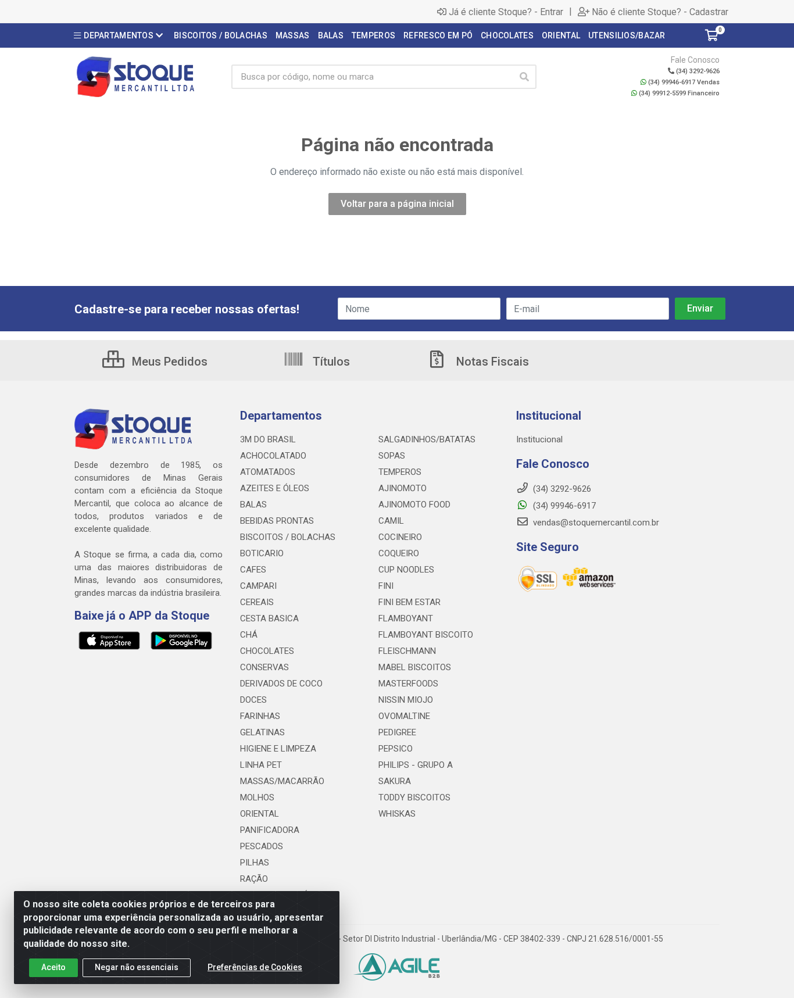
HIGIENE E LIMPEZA (278, 748)
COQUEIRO (398, 553)
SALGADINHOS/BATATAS (426, 439)
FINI (386, 586)
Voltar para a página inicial (397, 203)
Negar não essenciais (136, 967)
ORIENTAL (259, 814)
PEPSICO (395, 748)
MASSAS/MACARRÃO (282, 781)
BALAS (253, 504)
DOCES (253, 700)
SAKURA (394, 781)
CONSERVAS (264, 667)
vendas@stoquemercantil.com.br (595, 522)
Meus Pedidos (168, 362)
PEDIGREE (397, 732)
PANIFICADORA (269, 830)
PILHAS (254, 862)
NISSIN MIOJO (405, 700)
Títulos (330, 362)
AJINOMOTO (402, 488)
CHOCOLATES (267, 651)
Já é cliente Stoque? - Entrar (506, 11)
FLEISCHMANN (407, 651)
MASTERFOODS (408, 683)
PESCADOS (261, 846)
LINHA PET (261, 765)
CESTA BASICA (269, 618)
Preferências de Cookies (255, 967)
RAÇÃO (254, 879)
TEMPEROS (399, 472)
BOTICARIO (262, 553)
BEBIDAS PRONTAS (277, 521)
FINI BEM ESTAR (409, 602)
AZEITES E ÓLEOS (274, 488)
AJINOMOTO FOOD (414, 504)
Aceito (53, 967)
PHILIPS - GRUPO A (415, 765)
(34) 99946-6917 (563, 505)
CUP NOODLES (406, 569)
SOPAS (391, 455)
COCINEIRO (400, 537)
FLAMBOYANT (405, 618)
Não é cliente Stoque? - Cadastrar (660, 11)
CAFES (253, 569)
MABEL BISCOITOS (414, 667)
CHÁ (248, 634)
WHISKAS (397, 814)
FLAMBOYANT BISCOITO (425, 634)
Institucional (539, 439)
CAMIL (391, 521)
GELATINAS (262, 732)
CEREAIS (257, 602)
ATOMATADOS (267, 472)
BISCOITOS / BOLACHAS (287, 537)
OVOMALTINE (404, 716)
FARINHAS (260, 716)
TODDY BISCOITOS (414, 797)
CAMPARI (258, 586)
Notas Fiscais (491, 362)
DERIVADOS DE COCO (281, 683)
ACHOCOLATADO (273, 455)
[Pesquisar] (524, 77)
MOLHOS (257, 797)
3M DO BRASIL (268, 439)
